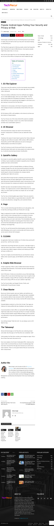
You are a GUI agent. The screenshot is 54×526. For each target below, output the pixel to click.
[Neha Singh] (2, 31)
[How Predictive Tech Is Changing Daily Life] (3, 456)
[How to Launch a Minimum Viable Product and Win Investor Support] (18, 429)
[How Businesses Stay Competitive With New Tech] (3, 482)
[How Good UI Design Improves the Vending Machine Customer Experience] (3, 461)
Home (2, 20)
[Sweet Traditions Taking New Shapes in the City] (21, 482)
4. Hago (14, 70)
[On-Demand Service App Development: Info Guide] (11, 429)
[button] (51, 16)
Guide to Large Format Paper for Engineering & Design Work (29, 470)
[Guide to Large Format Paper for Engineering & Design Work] (21, 470)
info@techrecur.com (23, 518)
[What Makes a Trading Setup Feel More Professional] (3, 476)
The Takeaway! (15, 77)
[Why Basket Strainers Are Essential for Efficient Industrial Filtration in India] (21, 456)
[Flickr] (44, 498)
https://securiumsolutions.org (17, 412)
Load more (8, 488)
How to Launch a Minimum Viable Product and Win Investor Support (17, 436)
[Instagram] (46, 1)
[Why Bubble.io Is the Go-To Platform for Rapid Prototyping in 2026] (21, 476)
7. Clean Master (15, 75)
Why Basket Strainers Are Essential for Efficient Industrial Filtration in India (30, 456)
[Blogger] (38, 498)
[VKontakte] (51, 498)
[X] (48, 1)
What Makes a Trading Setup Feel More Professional (11, 476)
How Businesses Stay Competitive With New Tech (11, 482)
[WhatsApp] (12, 394)
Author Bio (14, 78)
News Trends (7, 20)
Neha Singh (6, 31)
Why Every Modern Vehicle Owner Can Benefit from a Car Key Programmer (3, 436)
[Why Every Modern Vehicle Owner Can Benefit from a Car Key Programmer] (4, 429)
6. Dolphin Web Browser (18, 73)
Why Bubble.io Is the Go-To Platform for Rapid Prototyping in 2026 (30, 476)
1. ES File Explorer (16, 65)
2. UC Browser (15, 66)
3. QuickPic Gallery (16, 68)
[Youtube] (52, 1)
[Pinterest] (8, 394)
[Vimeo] (50, 1)
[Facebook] (44, 1)
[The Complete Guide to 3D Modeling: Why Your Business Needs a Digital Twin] (21, 462)
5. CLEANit (14, 72)
